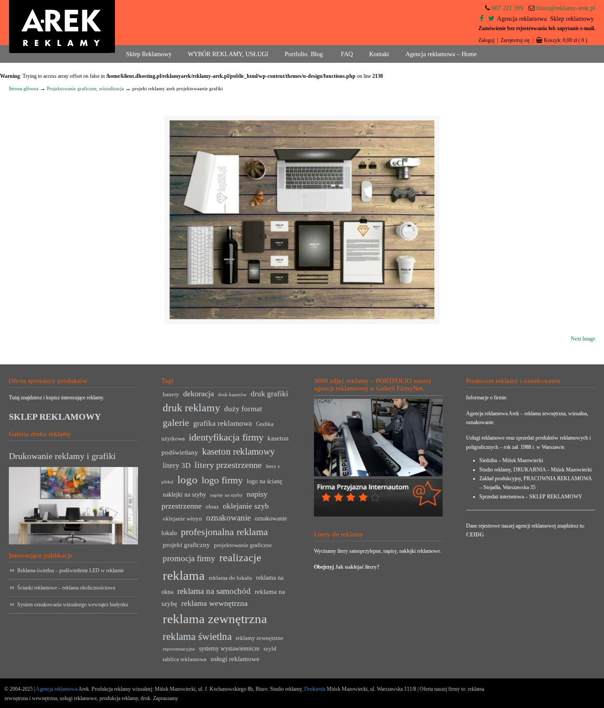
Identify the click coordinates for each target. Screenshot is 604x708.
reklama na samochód (214, 591)
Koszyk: (565, 40)
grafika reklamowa (222, 423)
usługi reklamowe (235, 658)
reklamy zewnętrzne (259, 638)
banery (171, 394)
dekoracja (198, 393)
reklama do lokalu (230, 578)
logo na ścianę (264, 481)
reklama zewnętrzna (215, 619)
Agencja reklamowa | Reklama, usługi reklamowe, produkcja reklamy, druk (62, 26)
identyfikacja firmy (226, 437)
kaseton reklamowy (238, 451)
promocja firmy (189, 558)
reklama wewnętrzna (214, 603)
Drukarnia (314, 689)
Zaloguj (486, 40)
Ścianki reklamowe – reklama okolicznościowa (66, 588)
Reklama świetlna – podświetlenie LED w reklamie (70, 570)
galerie (176, 422)
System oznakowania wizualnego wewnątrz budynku (72, 604)
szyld (270, 649)
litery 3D (177, 465)
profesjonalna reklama (224, 531)
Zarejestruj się (515, 40)
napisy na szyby (226, 495)
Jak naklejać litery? (357, 567)
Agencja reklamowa (56, 689)
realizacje (240, 557)
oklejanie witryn (182, 519)
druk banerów (232, 394)
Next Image (583, 339)
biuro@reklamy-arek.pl (565, 8)
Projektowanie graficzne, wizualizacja (85, 88)
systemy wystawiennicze (229, 648)
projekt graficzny (186, 544)
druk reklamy (191, 407)
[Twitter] (491, 18)
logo (187, 480)
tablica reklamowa (184, 659)
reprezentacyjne (179, 649)
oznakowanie (228, 517)
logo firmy (222, 480)
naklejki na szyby (184, 494)
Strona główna (23, 88)
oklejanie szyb (246, 505)
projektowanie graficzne (243, 545)
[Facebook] (481, 18)
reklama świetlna (197, 636)
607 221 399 (507, 8)
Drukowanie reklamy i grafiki (62, 456)
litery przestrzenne (228, 465)
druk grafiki (269, 394)
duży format (243, 409)
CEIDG (475, 535)
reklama (184, 575)
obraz (212, 507)
